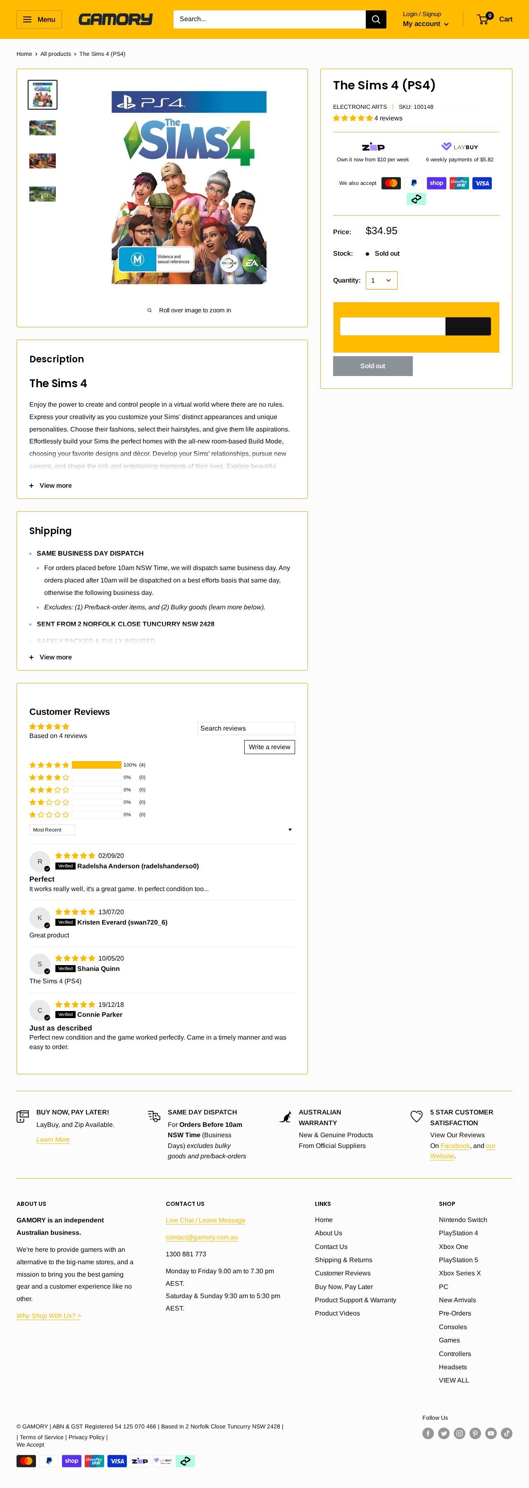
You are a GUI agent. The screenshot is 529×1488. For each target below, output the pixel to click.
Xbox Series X (460, 1273)
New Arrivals (457, 1299)
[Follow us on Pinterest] (475, 1433)
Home (24, 53)
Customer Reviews (343, 1273)
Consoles (453, 1326)
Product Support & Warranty (355, 1299)
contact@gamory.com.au (202, 1237)
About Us (328, 1232)
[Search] (376, 19)
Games (449, 1340)
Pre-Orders (455, 1313)
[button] (353, 118)
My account (422, 24)
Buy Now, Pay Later (344, 1286)
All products (56, 53)
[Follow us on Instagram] (459, 1433)
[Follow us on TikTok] (506, 1433)
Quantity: (347, 280)
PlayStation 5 (458, 1259)
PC (443, 1286)
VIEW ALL (454, 1380)
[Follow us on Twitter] (444, 1433)
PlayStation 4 (458, 1232)
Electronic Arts (360, 106)
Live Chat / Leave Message (205, 1220)
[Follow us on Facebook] (428, 1433)
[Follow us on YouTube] (491, 1433)
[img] (76, 855)
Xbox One (453, 1246)
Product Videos (337, 1313)
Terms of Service (42, 1437)
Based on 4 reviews (58, 735)
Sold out (372, 365)
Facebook (455, 1145)
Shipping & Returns (343, 1259)
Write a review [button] (270, 746)
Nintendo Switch (463, 1219)
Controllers (455, 1353)
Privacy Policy (87, 1437)
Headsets (453, 1367)
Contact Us (331, 1246)
